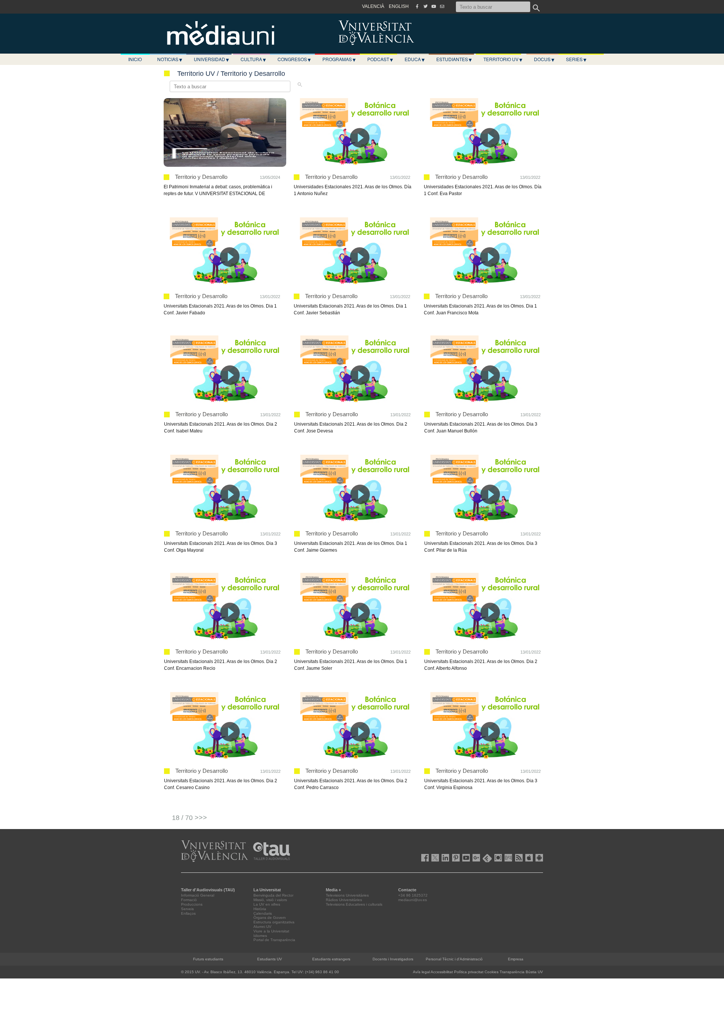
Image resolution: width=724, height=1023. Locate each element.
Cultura (253, 59)
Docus (544, 59)
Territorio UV (502, 59)
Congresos (294, 59)
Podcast (380, 59)
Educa (415, 59)
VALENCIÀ (373, 6)
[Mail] (442, 6)
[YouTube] (433, 6)
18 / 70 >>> (189, 817)
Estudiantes (454, 59)
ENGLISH (399, 6)
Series (576, 59)
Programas (339, 59)
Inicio (135, 59)
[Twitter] (425, 6)
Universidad (211, 59)
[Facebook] (417, 6)
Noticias (169, 59)
